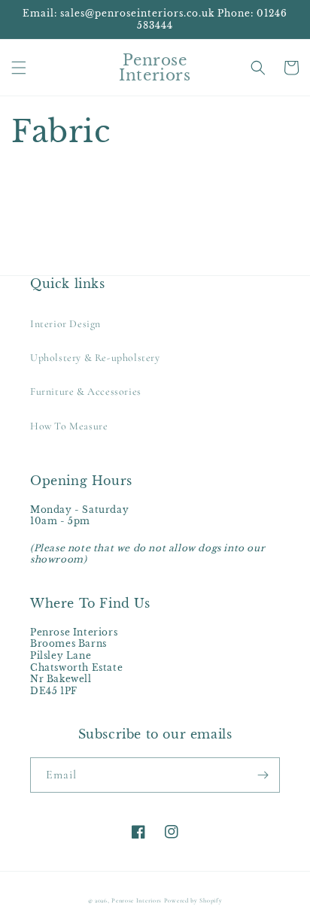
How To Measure (69, 426)
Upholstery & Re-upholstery (95, 357)
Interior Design (65, 323)
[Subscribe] (262, 775)
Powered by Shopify (193, 900)
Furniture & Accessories (85, 391)
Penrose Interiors (137, 900)
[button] (18, 67)
